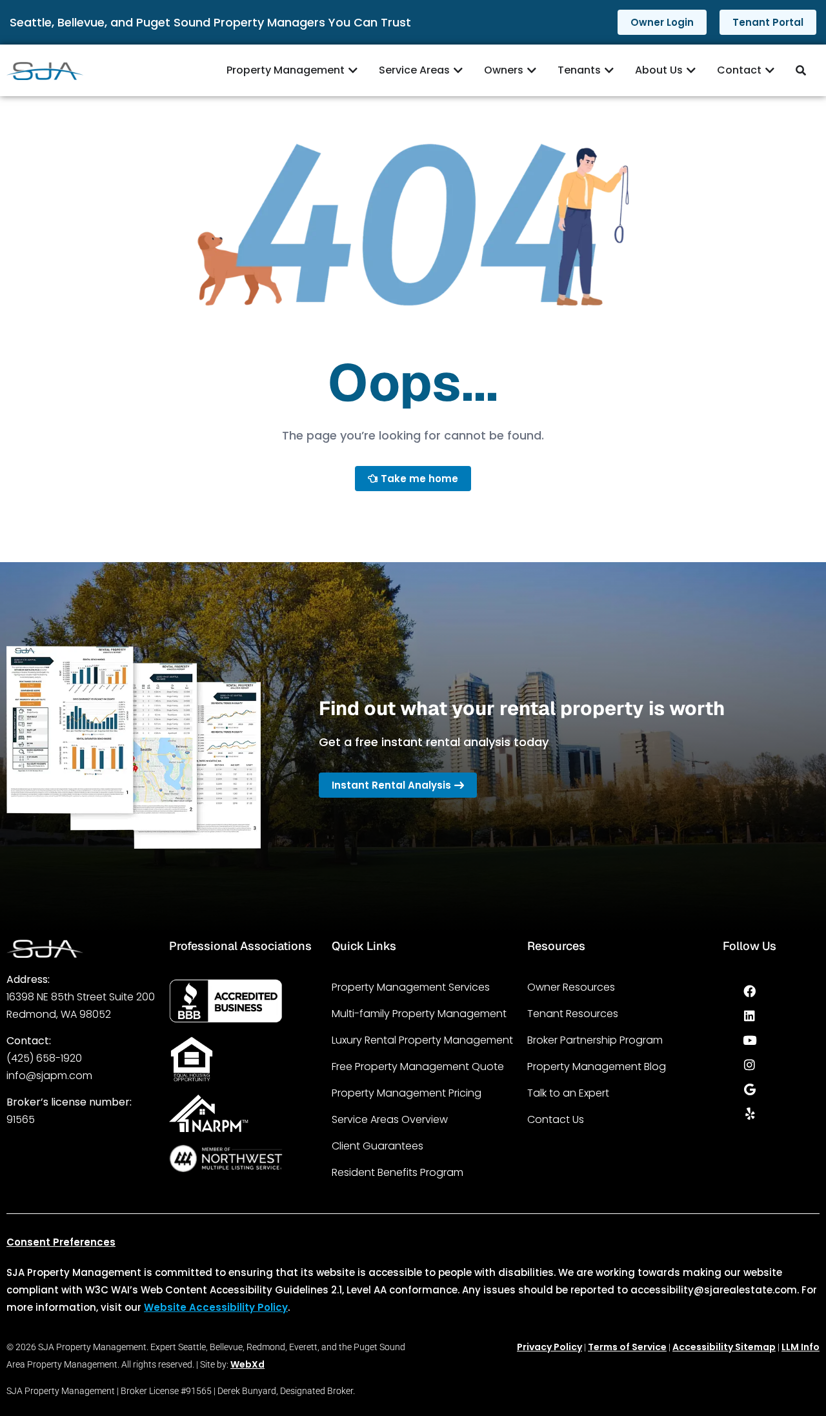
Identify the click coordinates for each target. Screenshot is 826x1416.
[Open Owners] (532, 70)
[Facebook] (750, 990)
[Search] (802, 70)
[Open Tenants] (609, 70)
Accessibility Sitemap (724, 1346)
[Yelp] (750, 1113)
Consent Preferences (61, 1242)
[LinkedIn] (750, 1015)
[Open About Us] (691, 70)
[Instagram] (750, 1064)
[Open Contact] (770, 70)
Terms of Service (627, 1346)
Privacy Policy (549, 1346)
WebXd (247, 1364)
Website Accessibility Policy (216, 1307)
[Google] (750, 1089)
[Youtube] (750, 1039)
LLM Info (800, 1346)
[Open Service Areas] (458, 70)
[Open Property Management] (353, 70)
